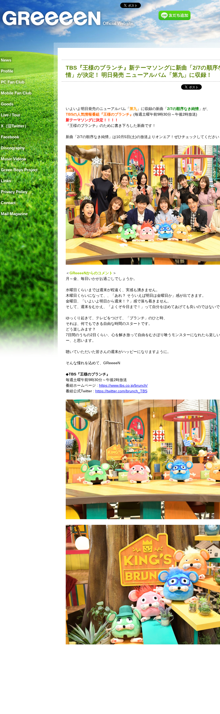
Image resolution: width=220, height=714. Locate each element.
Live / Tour (10, 115)
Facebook (10, 137)
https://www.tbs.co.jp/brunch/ (123, 385)
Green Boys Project (19, 170)
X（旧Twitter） (14, 126)
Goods (7, 104)
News (6, 60)
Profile (7, 71)
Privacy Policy (14, 191)
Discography (13, 148)
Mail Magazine (14, 213)
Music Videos (13, 159)
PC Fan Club (12, 82)
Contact (8, 202)
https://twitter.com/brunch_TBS (121, 391)
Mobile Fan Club (16, 93)
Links (6, 180)
